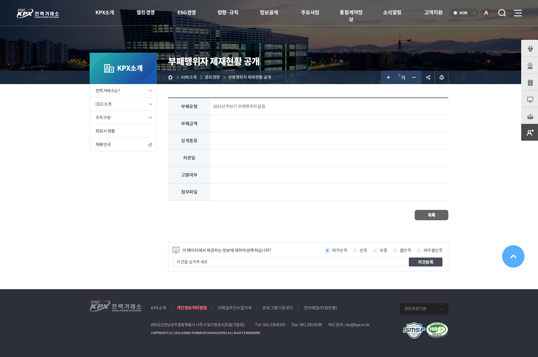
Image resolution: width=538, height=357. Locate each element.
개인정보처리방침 (192, 307)
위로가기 (513, 256)
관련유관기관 (415, 308)
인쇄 (441, 77)
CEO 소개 (103, 104)
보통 (383, 250)
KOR (465, 13)
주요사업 (310, 12)
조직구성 (103, 117)
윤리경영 (212, 77)
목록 (431, 215)
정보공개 (269, 12)
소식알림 (392, 12)
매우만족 (339, 250)
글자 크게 (388, 77)
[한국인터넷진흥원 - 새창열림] (414, 325)
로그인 (486, 12)
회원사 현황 (105, 131)
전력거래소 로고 (38, 13)
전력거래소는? (108, 90)
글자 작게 (414, 77)
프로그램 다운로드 (277, 307)
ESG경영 (186, 12)
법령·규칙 (228, 12)
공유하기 (428, 77)
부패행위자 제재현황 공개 (249, 77)
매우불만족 (433, 250)
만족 (363, 250)
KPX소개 (104, 12)
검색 (502, 12)
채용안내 (103, 144)
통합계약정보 (351, 16)
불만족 (405, 250)
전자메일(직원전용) (320, 307)
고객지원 (433, 12)
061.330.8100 (274, 324)
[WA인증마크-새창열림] (437, 325)
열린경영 (145, 12)
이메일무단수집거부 (235, 307)
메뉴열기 (517, 12)
